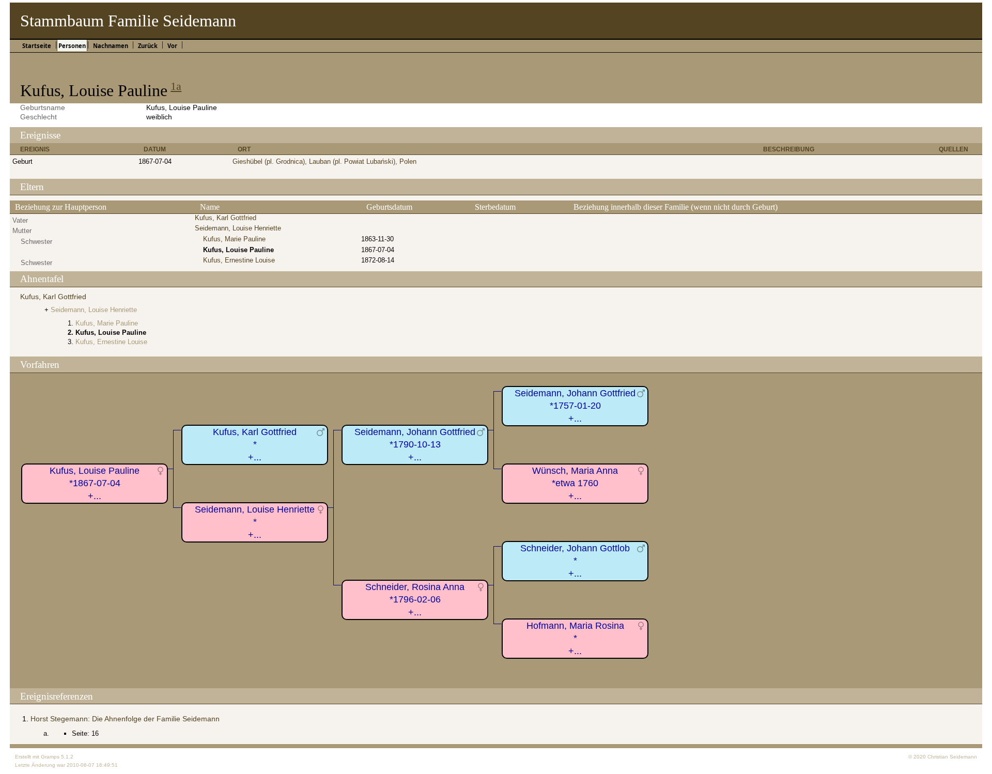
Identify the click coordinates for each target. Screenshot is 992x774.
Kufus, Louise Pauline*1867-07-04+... (95, 483)
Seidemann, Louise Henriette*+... (255, 522)
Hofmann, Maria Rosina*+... (575, 638)
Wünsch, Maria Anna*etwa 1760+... (575, 483)
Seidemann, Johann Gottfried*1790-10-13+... (414, 444)
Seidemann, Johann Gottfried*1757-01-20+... (575, 406)
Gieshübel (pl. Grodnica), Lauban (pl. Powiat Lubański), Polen (324, 161)
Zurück (148, 46)
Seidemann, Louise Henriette (238, 228)
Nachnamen (110, 46)
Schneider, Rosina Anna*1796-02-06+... (414, 599)
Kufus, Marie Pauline (234, 239)
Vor (172, 46)
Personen (72, 46)
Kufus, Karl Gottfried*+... (255, 444)
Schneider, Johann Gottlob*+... (575, 561)
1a (176, 86)
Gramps (50, 757)
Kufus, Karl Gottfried (225, 218)
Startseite (36, 46)
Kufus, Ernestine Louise (239, 260)
